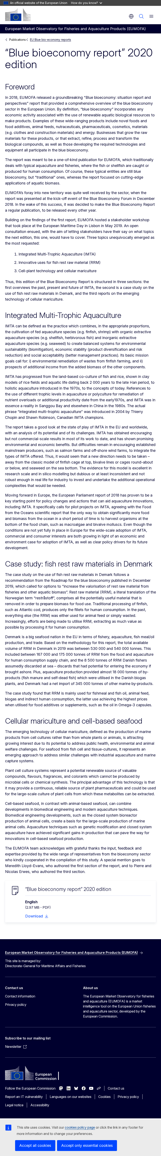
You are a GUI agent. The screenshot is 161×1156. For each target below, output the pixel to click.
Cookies (104, 1097)
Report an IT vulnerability (24, 1097)
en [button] (131, 16)
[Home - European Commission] (18, 14)
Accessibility (39, 1105)
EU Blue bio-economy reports (50, 39)
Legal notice (14, 1105)
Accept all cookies (35, 1145)
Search (141, 16)
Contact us (116, 1088)
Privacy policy (15, 1004)
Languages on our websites (70, 1097)
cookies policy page (80, 1127)
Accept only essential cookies (87, 1145)
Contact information (20, 996)
